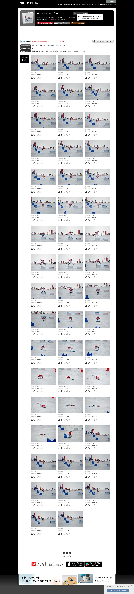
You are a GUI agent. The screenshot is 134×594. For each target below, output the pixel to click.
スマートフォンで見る (80, 13)
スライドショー (60, 45)
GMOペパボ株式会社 (112, 5)
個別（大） (51, 45)
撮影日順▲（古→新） (38, 51)
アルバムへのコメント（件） (103, 41)
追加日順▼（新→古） (80, 51)
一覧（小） (35, 45)
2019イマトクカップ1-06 (47, 13)
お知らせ (104, 4)
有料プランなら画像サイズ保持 (82, 4)
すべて (37, 48)
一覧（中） (43, 45)
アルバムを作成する (118, 590)
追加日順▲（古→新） (66, 51)
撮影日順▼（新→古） (52, 51)
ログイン (96, 4)
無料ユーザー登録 (65, 4)
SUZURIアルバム (29, 4)
